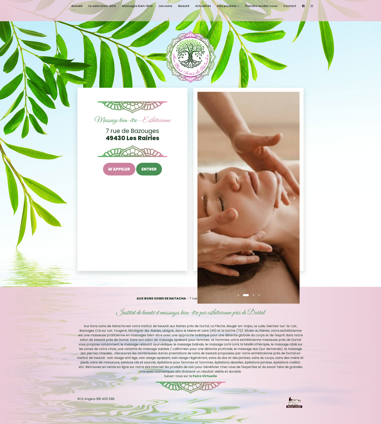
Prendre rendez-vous (261, 6)
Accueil (76, 6)
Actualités (203, 6)
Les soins (165, 6)
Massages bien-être (137, 6)
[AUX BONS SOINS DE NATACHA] (191, 57)
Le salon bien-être (102, 6)
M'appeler (119, 169)
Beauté (183, 6)
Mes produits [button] (227, 6)
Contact (289, 6)
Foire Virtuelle (205, 376)
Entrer (149, 169)
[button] (202, 198)
